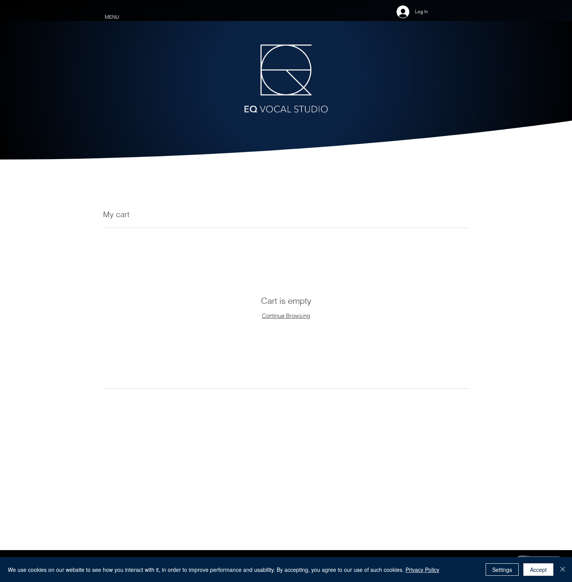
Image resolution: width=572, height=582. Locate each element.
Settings (502, 569)
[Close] (562, 569)
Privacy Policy (422, 569)
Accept (538, 569)
